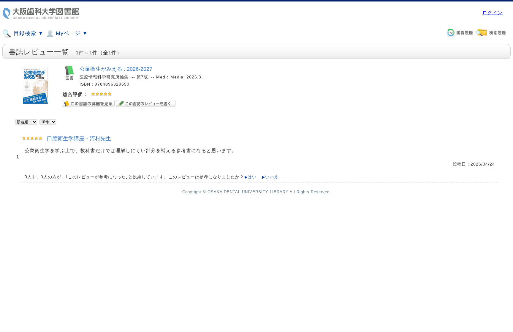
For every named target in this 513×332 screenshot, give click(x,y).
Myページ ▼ (71, 33)
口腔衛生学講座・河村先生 (79, 138)
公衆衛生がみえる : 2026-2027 (116, 69)
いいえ (271, 177)
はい (252, 177)
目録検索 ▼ (28, 33)
